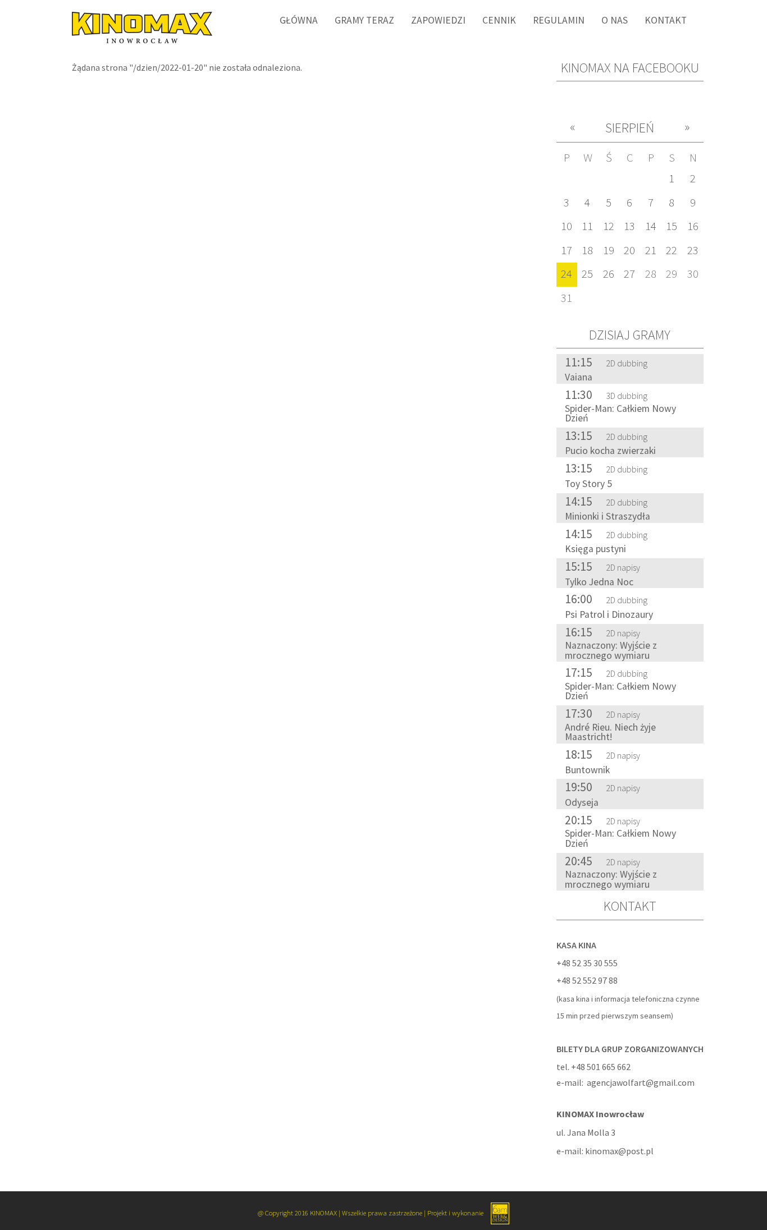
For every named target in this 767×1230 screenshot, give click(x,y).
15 (671, 226)
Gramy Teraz (364, 20)
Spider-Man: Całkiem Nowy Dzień (620, 413)
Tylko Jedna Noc (599, 582)
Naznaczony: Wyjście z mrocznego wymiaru (611, 650)
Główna (299, 20)
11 (587, 226)
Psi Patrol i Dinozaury (609, 614)
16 (692, 226)
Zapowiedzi (438, 20)
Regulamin (559, 20)
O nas (614, 20)
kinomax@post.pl (619, 1150)
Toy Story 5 (588, 484)
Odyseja (582, 802)
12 (608, 226)
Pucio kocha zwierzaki (610, 450)
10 (566, 226)
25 (587, 274)
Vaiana (578, 377)
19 (608, 250)
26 (608, 274)
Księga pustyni (595, 549)
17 (566, 250)
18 (587, 250)
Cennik (499, 20)
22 (671, 250)
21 (650, 250)
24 (566, 274)
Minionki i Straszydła (607, 516)
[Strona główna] (137, 26)
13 (629, 226)
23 (692, 250)
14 (650, 226)
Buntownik (587, 770)
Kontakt (666, 20)
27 (629, 274)
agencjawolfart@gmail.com (641, 1082)
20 (629, 250)
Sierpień (629, 127)
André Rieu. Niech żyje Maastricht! (610, 732)
